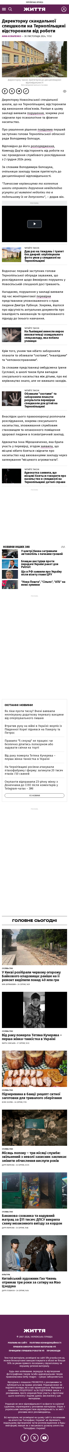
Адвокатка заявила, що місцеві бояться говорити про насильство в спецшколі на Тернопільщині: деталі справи (45, 477)
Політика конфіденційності (45, 1343)
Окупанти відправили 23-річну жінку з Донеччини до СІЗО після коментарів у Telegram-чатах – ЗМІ (31, 785)
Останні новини (19, 705)
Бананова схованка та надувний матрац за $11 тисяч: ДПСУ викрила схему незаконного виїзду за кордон (32, 1219)
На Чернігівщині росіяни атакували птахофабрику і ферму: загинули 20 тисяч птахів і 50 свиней (34, 770)
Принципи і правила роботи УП (26, 1351)
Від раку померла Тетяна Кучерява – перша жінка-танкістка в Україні (30, 757)
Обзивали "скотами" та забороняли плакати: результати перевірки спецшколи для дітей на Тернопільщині (40, 400)
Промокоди (53, 1351)
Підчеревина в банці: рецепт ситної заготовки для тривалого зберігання (32, 1096)
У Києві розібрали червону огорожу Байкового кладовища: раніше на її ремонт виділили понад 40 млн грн (31, 976)
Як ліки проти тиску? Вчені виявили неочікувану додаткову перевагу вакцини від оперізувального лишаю (34, 714)
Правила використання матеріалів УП (34, 1347)
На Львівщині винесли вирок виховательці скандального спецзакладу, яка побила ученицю (44, 336)
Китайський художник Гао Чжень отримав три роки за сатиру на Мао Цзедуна (31, 1282)
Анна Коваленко (12, 36)
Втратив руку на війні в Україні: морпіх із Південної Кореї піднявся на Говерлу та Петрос (33, 729)
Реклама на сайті (17, 1343)
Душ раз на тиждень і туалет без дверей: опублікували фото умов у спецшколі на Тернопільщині (44, 256)
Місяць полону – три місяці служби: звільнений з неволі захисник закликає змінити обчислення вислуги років (34, 1157)
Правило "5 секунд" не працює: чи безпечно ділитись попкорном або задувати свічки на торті (29, 744)
